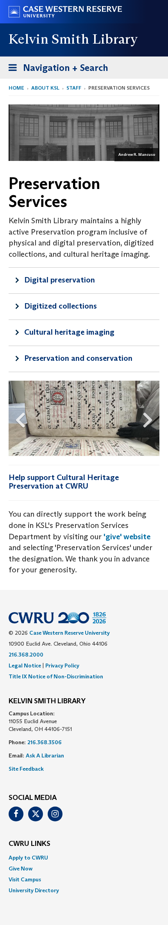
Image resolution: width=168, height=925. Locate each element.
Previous (17, 418)
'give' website (127, 536)
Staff (73, 88)
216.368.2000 (26, 654)
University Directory (34, 890)
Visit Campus (25, 879)
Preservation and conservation (78, 358)
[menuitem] (84, 857)
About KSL (45, 88)
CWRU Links (29, 844)
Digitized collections (60, 306)
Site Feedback (26, 768)
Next (151, 418)
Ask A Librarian (45, 755)
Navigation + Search (56, 70)
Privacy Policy (62, 665)
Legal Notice (25, 665)
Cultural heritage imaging (69, 332)
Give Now (20, 868)
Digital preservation (59, 279)
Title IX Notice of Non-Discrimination (56, 676)
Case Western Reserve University (69, 632)
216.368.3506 (44, 742)
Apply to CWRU (28, 857)
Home (16, 88)
